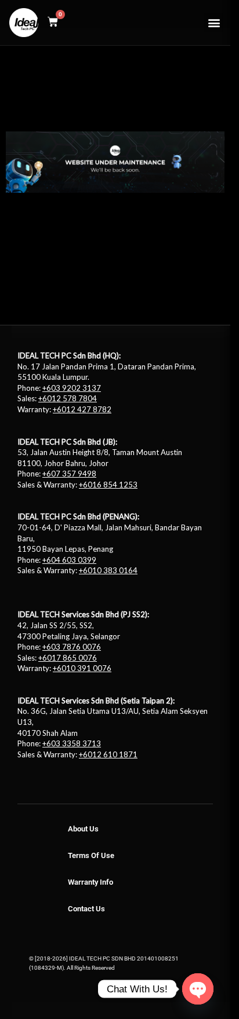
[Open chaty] (197, 989)
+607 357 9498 (69, 473)
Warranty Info (90, 882)
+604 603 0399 (69, 560)
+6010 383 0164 (108, 570)
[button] (213, 22)
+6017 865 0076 (67, 657)
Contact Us (86, 908)
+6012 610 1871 (108, 754)
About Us (83, 828)
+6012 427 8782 (82, 409)
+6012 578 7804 (67, 398)
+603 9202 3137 (71, 388)
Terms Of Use (91, 855)
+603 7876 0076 (71, 646)
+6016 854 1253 (108, 484)
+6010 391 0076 (82, 668)
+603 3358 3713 (71, 743)
